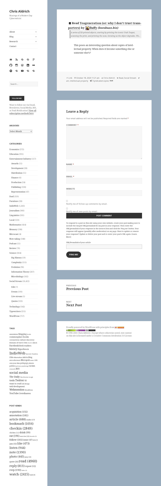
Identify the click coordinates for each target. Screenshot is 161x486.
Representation (18, 191)
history (13, 349)
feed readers (25, 345)
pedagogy (24, 363)
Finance (14, 177)
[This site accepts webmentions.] (81, 330)
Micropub (25, 360)
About (12, 31)
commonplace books (19, 336)
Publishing (16, 187)
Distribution (16, 173)
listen (17, 448)
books (29, 334)
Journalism (14, 210)
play (28, 457)
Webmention (16, 389)
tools (12, 380)
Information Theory (20, 271)
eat (14, 436)
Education (14, 154)
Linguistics (14, 215)
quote (13, 461)
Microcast (13, 234)
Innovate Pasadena (32, 354)
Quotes (14, 301)
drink (25, 432)
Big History (16, 257)
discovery (30, 340)
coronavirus (14, 340)
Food (11, 196)
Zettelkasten (25, 393)
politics (12, 366)
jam (13, 443)
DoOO (30, 343)
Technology (14, 306)
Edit (13, 287)
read (28, 461)
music (32, 360)
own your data (14, 363)
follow (16, 439)
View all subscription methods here (22, 112)
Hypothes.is (23, 349)
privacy (18, 366)
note (17, 452)
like (23, 443)
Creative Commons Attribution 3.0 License (113, 335)
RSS (18, 368)
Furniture (13, 201)
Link (70, 78)
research (12, 369)
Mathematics (15, 224)
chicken (14, 433)
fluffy (93, 28)
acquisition (18, 411)
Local (11, 220)
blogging (22, 334)
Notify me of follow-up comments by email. (86, 204)
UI (26, 380)
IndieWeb (13, 206)
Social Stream (15, 281)
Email (70, 176)
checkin (20, 428)
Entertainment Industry (20, 158)
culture (23, 340)
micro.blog (27, 357)
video (24, 470)
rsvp (15, 470)
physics (31, 363)
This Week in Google (26, 377)
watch (19, 474)
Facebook (14, 345)
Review (12, 248)
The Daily (14, 376)
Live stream (16, 296)
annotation (18, 415)
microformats (14, 360)
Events (14, 291)
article (17, 419)
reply (17, 466)
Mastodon (18, 357)
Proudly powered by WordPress (81, 327)
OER (35, 360)
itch (35, 440)
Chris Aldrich (19, 11)
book (111, 80)
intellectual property (79, 81)
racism (32, 366)
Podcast (12, 243)
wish (32, 475)
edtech (34, 343)
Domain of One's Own (18, 343)
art (67, 81)
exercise (24, 436)
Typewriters (15, 311)
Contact (12, 46)
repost (30, 466)
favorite (33, 436)
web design (25, 384)
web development (17, 386)
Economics (14, 149)
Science (12, 253)
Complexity (16, 262)
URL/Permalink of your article (78, 242)
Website (70, 189)
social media (18, 372)
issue (28, 439)
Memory (13, 229)
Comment (72, 125)
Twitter (19, 380)
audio (30, 419)
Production (16, 182)
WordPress (14, 316)
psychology (25, 366)
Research (13, 41)
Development (17, 168)
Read (121, 78)
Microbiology (17, 276)
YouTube (14, 393)
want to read (15, 383)
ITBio (11, 357)
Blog (11, 36)
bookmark (21, 423)
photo (16, 456)
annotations (13, 334)
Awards (14, 163)
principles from (107, 327)
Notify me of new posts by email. (81, 211)
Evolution (15, 267)
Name (70, 164)
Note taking (14, 239)
